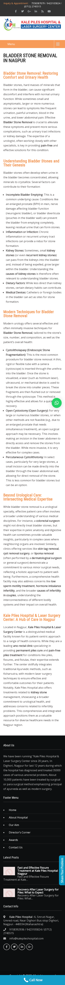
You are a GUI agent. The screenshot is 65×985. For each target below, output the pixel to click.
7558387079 (38, 3)
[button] (57, 403)
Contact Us (15, 847)
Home (12, 810)
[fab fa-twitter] (23, 11)
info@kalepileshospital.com (26, 938)
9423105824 (53, 3)
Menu (11, 44)
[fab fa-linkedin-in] (36, 11)
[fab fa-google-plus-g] (29, 11)
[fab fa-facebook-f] (16, 11)
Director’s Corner (19, 832)
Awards (13, 840)
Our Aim (14, 825)
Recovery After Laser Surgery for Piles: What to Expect (38, 891)
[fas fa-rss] (43, 11)
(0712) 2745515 (32, 6)
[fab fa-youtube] (49, 11)
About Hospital (18, 817)
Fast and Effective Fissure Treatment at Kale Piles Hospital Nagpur (38, 870)
